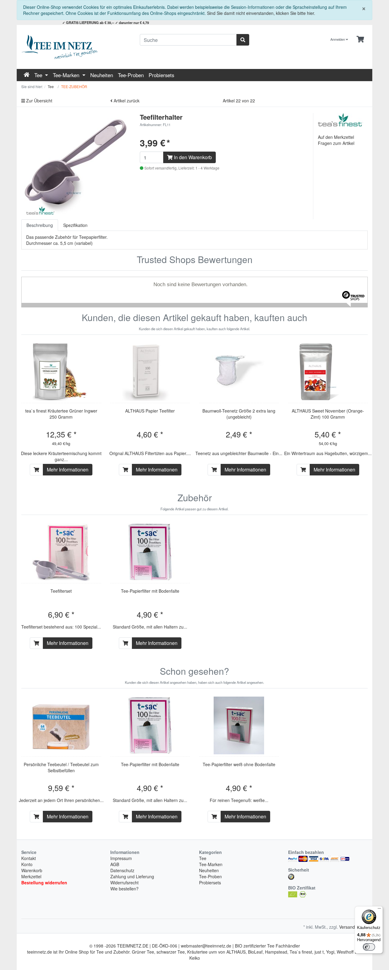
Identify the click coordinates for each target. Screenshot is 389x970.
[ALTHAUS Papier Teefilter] (150, 372)
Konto (27, 864)
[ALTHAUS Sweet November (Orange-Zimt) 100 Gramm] (328, 372)
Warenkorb (31, 870)
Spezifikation (75, 225)
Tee (39, 75)
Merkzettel (31, 876)
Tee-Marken (67, 75)
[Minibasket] (360, 39)
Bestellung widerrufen (44, 882)
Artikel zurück (125, 101)
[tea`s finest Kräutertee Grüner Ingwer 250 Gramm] (61, 372)
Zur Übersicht (38, 101)
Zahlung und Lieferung (132, 876)
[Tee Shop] (76, 47)
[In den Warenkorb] (36, 469)
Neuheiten (101, 75)
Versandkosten (353, 927)
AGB (114, 864)
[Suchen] (242, 40)
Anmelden (338, 39)
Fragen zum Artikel (336, 143)
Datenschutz (122, 870)
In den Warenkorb (192, 157)
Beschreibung (39, 225)
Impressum (121, 858)
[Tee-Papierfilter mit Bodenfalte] (150, 552)
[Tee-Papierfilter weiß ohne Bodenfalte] (239, 725)
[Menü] (379, 909)
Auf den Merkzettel (336, 137)
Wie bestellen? (124, 889)
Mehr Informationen (67, 469)
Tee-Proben (131, 75)
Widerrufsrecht (124, 882)
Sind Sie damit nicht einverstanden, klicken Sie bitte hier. (261, 13)
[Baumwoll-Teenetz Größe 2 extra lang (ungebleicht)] (239, 372)
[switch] (369, 947)
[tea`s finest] (340, 119)
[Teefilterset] (61, 552)
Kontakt (28, 858)
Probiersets (161, 75)
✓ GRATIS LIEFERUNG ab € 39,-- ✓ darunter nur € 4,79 (105, 22)
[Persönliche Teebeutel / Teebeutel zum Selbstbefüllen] (61, 725)
